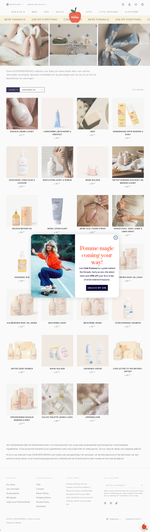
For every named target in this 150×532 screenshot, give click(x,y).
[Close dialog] (115, 237)
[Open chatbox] (144, 526)
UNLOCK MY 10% (97, 288)
